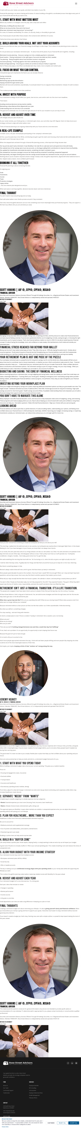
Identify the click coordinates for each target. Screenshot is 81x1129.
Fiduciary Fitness (33, 1098)
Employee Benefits (34, 1085)
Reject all (62, 1123)
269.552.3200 (6, 1116)
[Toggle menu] (76, 3)
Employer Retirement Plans (36, 1093)
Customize (51, 1123)
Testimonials (6, 1093)
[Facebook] (68, 1063)
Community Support (8, 1090)
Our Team (5, 1088)
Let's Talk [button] (3, 301)
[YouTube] (76, 1063)
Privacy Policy (5, 1126)
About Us (5, 1085)
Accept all (73, 1123)
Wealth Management (34, 1095)
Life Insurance (32, 1090)
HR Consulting (32, 1088)
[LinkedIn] (72, 1063)
